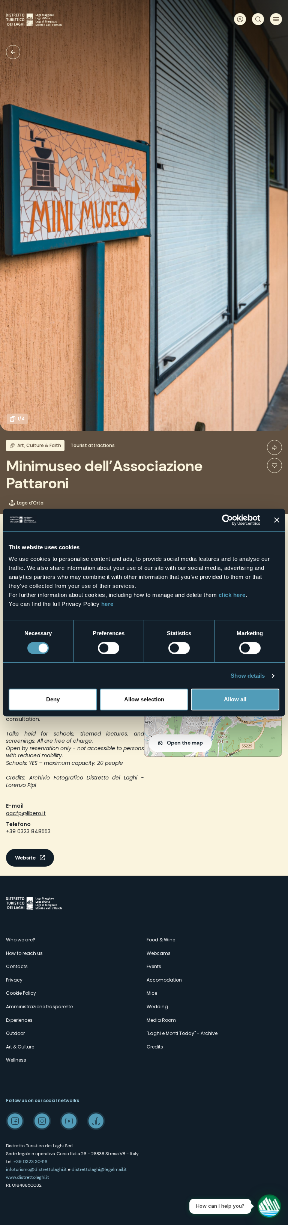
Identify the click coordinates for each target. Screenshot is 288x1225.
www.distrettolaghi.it (27, 1177)
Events (154, 966)
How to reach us (24, 953)
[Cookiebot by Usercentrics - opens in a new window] (227, 520)
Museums (13, 52)
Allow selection (144, 699)
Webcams (159, 953)
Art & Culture (20, 1047)
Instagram (42, 1121)
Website (25, 857)
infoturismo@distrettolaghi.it (36, 1169)
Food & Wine (161, 939)
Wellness (16, 1060)
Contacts (17, 966)
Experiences (19, 1020)
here (107, 604)
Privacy (14, 980)
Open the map (185, 742)
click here (232, 595)
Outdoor (15, 1033)
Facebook (15, 1121)
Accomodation (164, 980)
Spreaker (96, 1121)
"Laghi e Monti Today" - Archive (182, 1033)
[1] (274, 465)
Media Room (161, 1020)
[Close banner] (276, 520)
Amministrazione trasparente (39, 1006)
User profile (240, 19)
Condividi (274, 447)
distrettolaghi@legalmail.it (99, 1169)
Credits (155, 1047)
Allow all (235, 699)
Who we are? (20, 939)
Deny (53, 699)
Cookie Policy (21, 993)
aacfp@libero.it (26, 813)
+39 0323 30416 (31, 1162)
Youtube (69, 1121)
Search (258, 19)
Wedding (157, 1006)
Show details (248, 675)
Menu (276, 19)
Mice (152, 993)
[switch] (108, 648)
